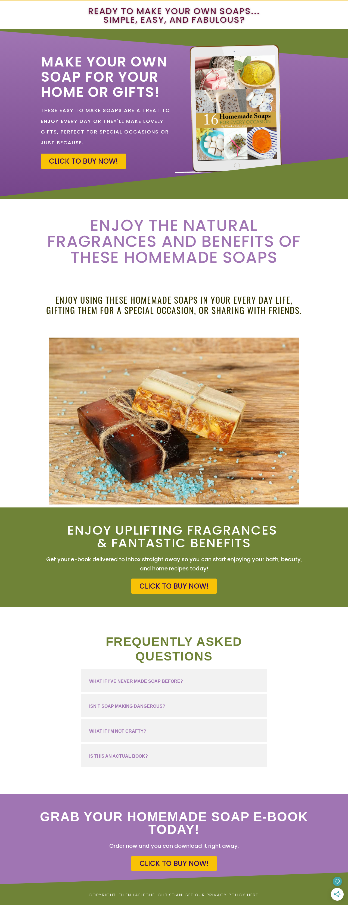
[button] (174, 680)
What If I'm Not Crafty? (117, 731)
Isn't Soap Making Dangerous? (127, 706)
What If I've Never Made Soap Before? (136, 681)
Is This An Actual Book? (118, 756)
